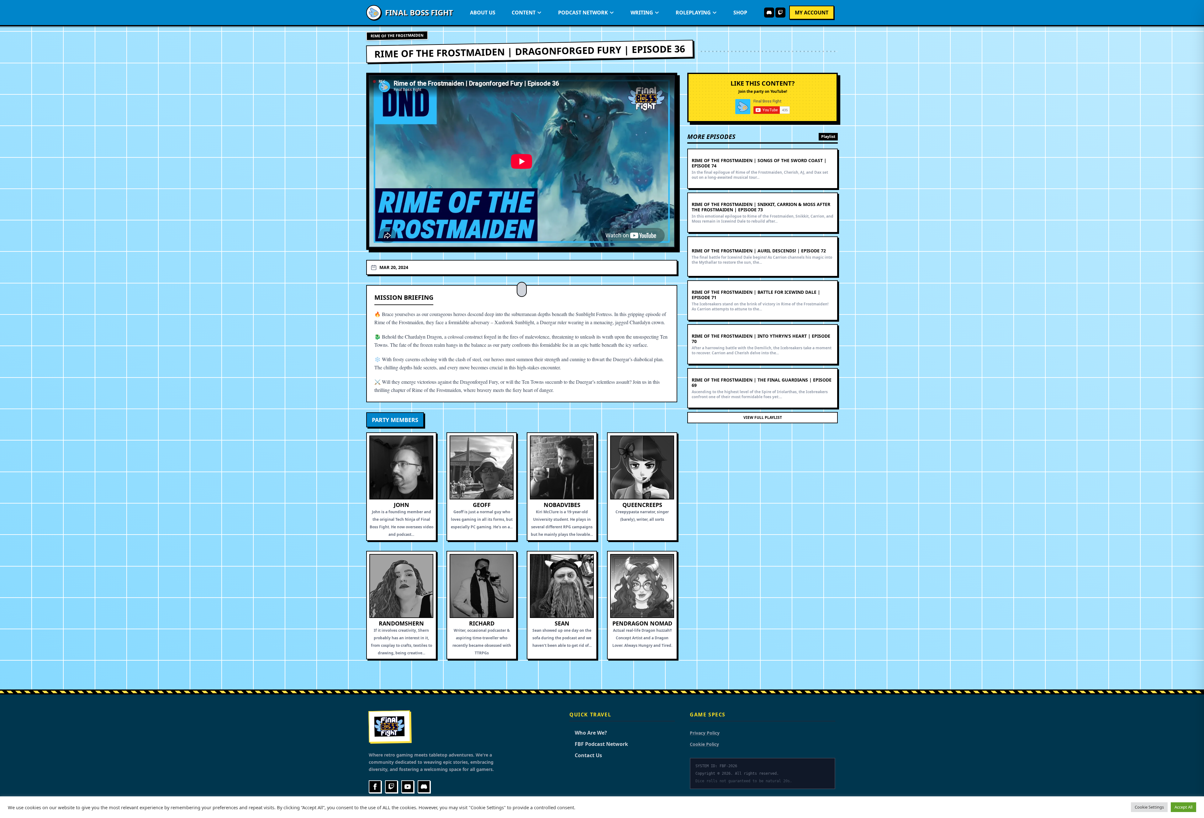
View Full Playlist (762, 417)
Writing (642, 12)
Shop (740, 12)
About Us (482, 12)
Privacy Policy (705, 733)
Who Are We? (588, 732)
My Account (811, 12)
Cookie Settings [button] (1149, 807)
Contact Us (585, 755)
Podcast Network (583, 12)
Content (524, 12)
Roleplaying (693, 12)
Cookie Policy (704, 744)
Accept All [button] (1183, 807)
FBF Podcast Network (598, 744)
